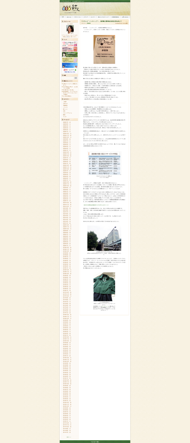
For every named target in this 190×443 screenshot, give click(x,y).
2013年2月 (65, 398)
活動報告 (65, 105)
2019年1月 (65, 268)
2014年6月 (65, 368)
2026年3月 (65, 128)
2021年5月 (65, 215)
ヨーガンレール (105, 306)
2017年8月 (65, 299)
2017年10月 (66, 296)
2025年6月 (65, 143)
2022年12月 (66, 182)
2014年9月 (65, 363)
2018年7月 (65, 279)
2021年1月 (65, 223)
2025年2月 (65, 148)
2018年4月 (65, 284)
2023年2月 (65, 178)
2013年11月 (66, 382)
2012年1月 (65, 421)
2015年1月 (65, 355)
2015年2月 (65, 354)
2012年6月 (65, 413)
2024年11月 (66, 154)
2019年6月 (65, 258)
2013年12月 (66, 380)
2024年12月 (66, 152)
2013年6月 (65, 391)
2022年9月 (65, 187)
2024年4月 (65, 161)
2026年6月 (65, 124)
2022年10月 (66, 185)
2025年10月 (66, 137)
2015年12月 (66, 337)
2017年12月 (66, 292)
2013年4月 (65, 395)
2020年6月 (65, 236)
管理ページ (69, 437)
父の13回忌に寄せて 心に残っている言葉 (70, 87)
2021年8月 (65, 210)
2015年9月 (65, 342)
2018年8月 (65, 277)
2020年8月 (65, 232)
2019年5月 (65, 260)
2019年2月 (65, 266)
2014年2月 (65, 376)
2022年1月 (65, 200)
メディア (86, 17)
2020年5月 (65, 238)
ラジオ (64, 116)
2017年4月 (65, 307)
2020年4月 (65, 240)
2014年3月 (65, 374)
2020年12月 (66, 225)
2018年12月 (66, 270)
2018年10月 (66, 273)
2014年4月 (65, 372)
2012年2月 (65, 419)
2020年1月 (65, 245)
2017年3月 (65, 309)
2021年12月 (66, 202)
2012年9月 (65, 408)
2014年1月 (65, 378)
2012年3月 (65, 417)
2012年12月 (66, 402)
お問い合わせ (125, 17)
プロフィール (77, 17)
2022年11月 (66, 184)
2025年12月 (66, 133)
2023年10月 (66, 169)
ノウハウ (65, 107)
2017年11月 (66, 294)
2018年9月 (65, 275)
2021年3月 (65, 219)
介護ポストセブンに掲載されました (70, 84)
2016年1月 (65, 335)
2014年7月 (65, 367)
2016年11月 (66, 316)
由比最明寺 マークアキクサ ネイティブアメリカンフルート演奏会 (71, 93)
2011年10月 (66, 426)
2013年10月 (66, 383)
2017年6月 (65, 303)
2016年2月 (65, 333)
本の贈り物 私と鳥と (68, 90)
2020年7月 (65, 234)
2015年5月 (65, 348)
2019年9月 (65, 253)
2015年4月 (65, 350)
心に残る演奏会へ (67, 96)
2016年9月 (65, 320)
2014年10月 (66, 361)
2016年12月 (66, 314)
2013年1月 (65, 400)
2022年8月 (65, 189)
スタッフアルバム (67, 113)
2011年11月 (66, 425)
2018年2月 (65, 288)
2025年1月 (65, 150)
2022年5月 (65, 195)
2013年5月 (65, 393)
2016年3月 (65, 331)
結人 (98, 442)
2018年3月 (65, 286)
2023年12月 (66, 165)
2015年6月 (65, 346)
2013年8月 (65, 387)
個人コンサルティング (103, 17)
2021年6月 (65, 214)
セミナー (93, 17)
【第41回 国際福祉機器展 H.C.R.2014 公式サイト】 (96, 205)
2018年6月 (65, 281)
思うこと (65, 109)
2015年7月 (65, 344)
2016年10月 (66, 318)
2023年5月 (65, 172)
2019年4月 (65, 262)
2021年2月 (65, 221)
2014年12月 (66, 357)
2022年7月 (65, 191)
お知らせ (65, 103)
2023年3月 (65, 176)
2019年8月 (65, 255)
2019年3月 (65, 264)
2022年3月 (65, 199)
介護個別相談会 (115, 17)
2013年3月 (65, 397)
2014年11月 (66, 359)
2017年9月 (65, 298)
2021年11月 (66, 204)
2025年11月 (66, 135)
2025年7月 (65, 141)
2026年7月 (65, 122)
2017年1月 (65, 312)
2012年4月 (65, 415)
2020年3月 (65, 241)
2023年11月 (66, 167)
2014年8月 (65, 365)
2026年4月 (65, 126)
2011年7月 (65, 432)
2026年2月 (65, 129)
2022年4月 (65, 197)
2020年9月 (65, 230)
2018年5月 (65, 283)
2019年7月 (65, 256)
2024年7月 (65, 157)
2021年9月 (65, 208)
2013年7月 (65, 389)
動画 (64, 114)
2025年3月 (65, 146)
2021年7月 (65, 212)
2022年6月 (65, 193)
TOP (63, 17)
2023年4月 (65, 174)
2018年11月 (66, 271)
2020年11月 (66, 227)
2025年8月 (65, 139)
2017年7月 (65, 301)
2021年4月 (65, 217)
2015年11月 (66, 339)
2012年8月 (65, 410)
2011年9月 (65, 428)
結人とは (69, 17)
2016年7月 (65, 324)
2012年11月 (66, 404)
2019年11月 (66, 249)
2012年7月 (65, 412)
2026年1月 (65, 131)
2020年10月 (66, 228)
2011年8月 (65, 430)
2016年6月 (65, 326)
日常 (64, 111)
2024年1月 (65, 163)
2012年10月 (66, 406)
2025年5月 (65, 144)
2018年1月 (65, 290)
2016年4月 (65, 329)
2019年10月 (66, 251)
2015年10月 (66, 341)
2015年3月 (65, 352)
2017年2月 (65, 311)
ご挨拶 (64, 101)
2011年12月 (66, 423)
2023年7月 (65, 171)
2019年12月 (66, 247)
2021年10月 (66, 206)
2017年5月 (65, 305)
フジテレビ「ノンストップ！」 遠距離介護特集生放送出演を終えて (101, 21)
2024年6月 (65, 159)
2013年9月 (65, 385)
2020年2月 (65, 243)
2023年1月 (65, 180)
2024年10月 (66, 156)
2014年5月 (65, 370)
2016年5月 (65, 327)
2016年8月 (65, 322)
